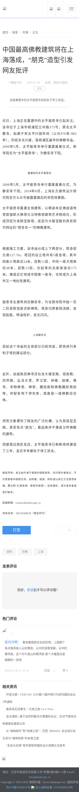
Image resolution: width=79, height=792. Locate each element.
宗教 (25, 551)
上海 (40, 551)
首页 (5, 32)
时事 (25, 32)
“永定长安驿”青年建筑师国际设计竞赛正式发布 (35, 745)
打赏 (16, 530)
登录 (30, 590)
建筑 (9, 551)
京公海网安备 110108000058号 (54, 787)
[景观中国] (17, 9)
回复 (47, 670)
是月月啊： (13, 642)
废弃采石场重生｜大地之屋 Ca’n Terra (29, 709)
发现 (15, 32)
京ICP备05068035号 (18, 787)
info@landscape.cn (39, 777)
